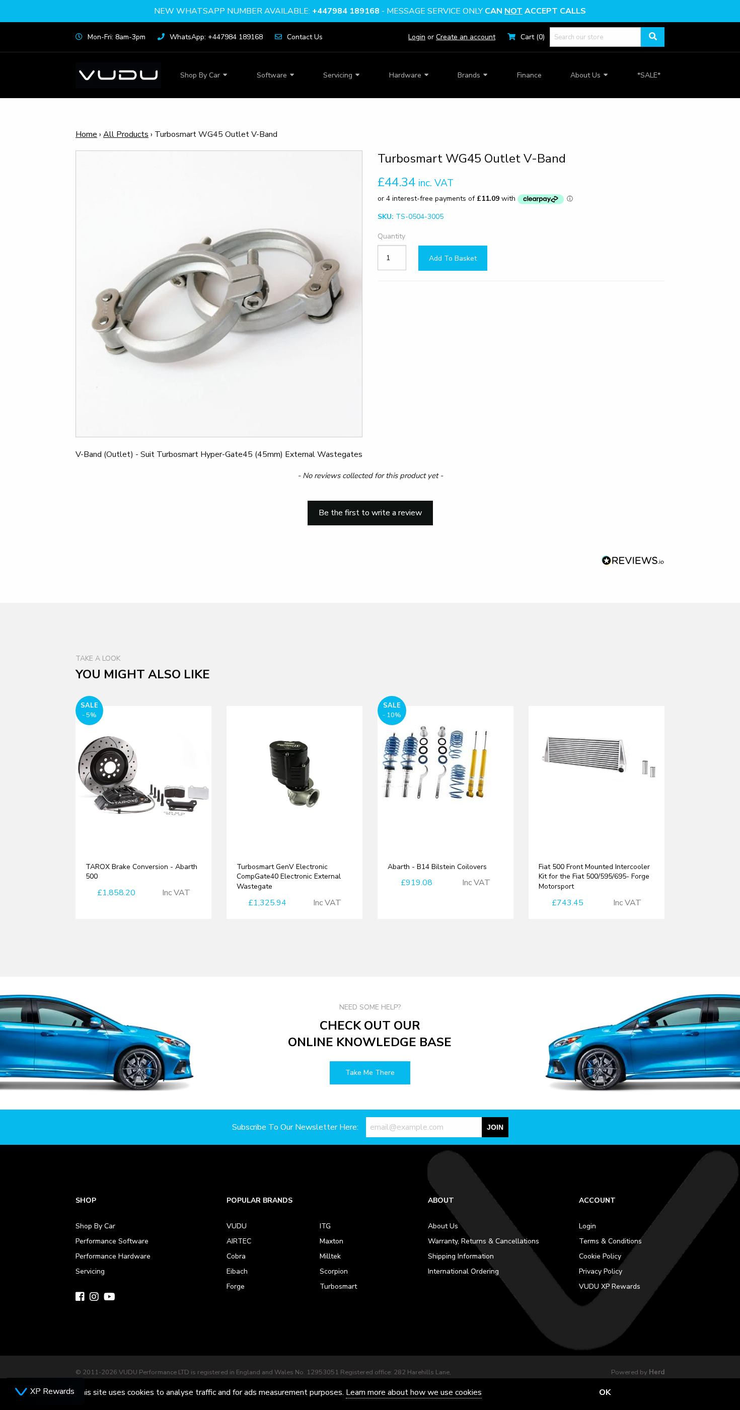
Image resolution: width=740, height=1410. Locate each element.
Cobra (236, 1256)
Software (272, 75)
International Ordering (463, 1271)
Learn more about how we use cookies (414, 1392)
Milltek (330, 1256)
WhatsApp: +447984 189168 (216, 37)
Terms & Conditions (610, 1241)
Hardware (405, 75)
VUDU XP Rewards (609, 1286)
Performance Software (112, 1241)
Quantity (391, 237)
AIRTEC (239, 1241)
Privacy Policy (600, 1271)
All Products (126, 134)
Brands (469, 75)
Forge (236, 1286)
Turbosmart (338, 1286)
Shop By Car (200, 75)
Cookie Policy (600, 1256)
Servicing (337, 75)
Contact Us (305, 37)
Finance (529, 75)
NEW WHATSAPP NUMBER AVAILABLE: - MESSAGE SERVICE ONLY (370, 11)
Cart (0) (533, 37)
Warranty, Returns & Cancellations (483, 1241)
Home (86, 134)
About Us (585, 75)
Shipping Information (461, 1256)
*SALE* (648, 75)
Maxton (331, 1241)
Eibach (237, 1271)
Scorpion (334, 1271)
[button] (370, 508)
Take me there (370, 1072)
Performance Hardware (113, 1256)
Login (416, 37)
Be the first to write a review (370, 512)
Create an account (465, 37)
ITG (325, 1226)
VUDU (237, 1226)
